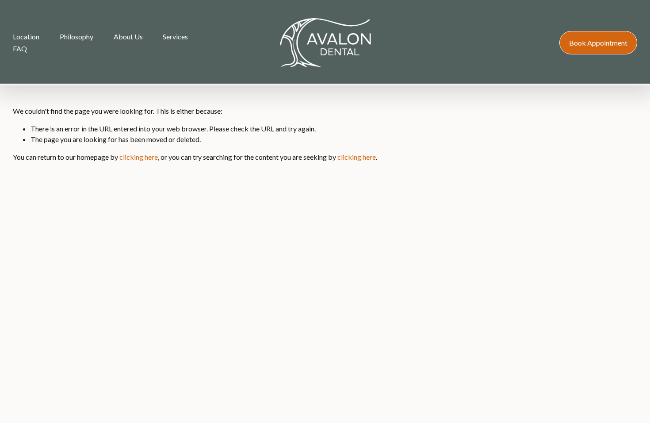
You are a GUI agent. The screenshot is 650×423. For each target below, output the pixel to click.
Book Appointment (598, 42)
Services (175, 36)
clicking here (138, 157)
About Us (128, 36)
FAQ (20, 48)
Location (26, 36)
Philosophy (76, 36)
